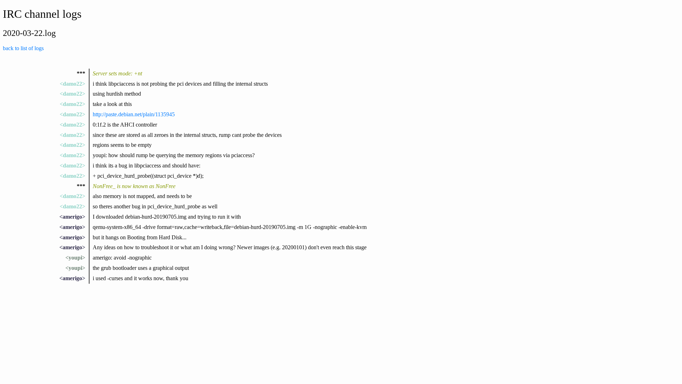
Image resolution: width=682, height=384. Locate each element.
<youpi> (75, 258)
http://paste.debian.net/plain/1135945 (134, 114)
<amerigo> (72, 217)
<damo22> (72, 84)
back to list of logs (23, 48)
